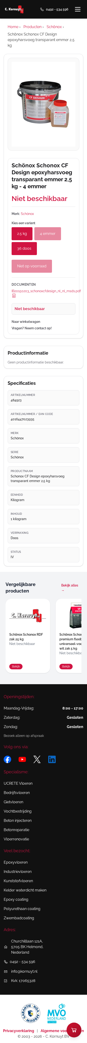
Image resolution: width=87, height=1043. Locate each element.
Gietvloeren (13, 802)
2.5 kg (22, 233)
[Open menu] (77, 9)
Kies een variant (23, 223)
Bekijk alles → (69, 587)
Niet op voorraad (31, 266)
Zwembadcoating (19, 918)
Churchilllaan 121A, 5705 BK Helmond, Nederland (27, 947)
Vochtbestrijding (18, 811)
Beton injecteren (18, 820)
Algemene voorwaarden (62, 1031)
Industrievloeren (18, 871)
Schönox (27, 214)
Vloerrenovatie (16, 839)
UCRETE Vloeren (18, 783)
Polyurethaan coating (22, 909)
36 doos (24, 248)
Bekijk (16, 666)
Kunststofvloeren (18, 881)
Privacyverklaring (19, 1031)
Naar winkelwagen (26, 322)
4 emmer (47, 233)
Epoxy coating (16, 899)
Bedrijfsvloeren (17, 792)
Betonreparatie (16, 830)
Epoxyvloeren (16, 862)
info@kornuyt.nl (24, 971)
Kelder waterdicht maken (25, 890)
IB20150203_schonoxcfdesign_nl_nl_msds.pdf (43, 291)
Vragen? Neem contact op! (32, 328)
